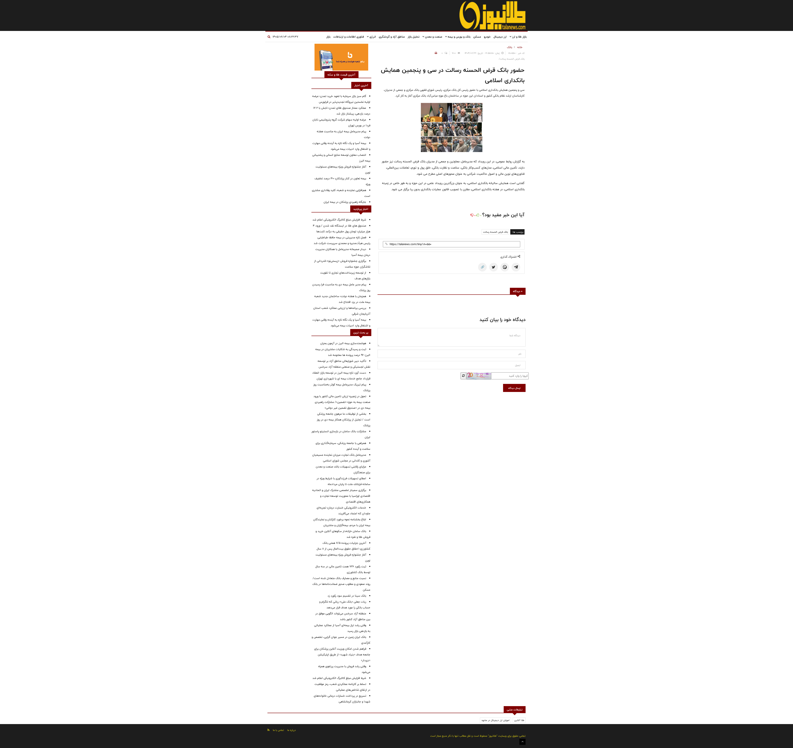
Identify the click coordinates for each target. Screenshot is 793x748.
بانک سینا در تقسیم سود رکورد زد (347, 595)
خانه (519, 47)
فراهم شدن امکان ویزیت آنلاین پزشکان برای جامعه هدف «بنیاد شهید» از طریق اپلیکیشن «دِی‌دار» (342, 654)
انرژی (372, 36)
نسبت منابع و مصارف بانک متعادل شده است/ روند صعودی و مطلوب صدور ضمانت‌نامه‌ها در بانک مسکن (341, 584)
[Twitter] (493, 267)
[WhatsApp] (504, 267)
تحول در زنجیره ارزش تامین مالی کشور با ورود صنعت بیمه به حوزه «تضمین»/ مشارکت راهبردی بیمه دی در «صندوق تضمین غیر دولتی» (341, 402)
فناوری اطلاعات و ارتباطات (348, 36)
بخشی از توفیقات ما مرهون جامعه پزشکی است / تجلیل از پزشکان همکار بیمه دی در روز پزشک (343, 419)
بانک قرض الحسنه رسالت (495, 232)
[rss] (268, 730)
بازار (328, 36)
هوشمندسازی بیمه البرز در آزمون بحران (343, 343)
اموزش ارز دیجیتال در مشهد (495, 720)
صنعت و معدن (433, 36)
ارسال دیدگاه (514, 388)
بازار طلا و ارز (519, 36)
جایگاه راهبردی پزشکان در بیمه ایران (345, 201)
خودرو (487, 36)
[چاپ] (435, 53)
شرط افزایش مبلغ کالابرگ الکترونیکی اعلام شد (339, 219)
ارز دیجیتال (500, 36)
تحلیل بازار (413, 36)
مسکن (477, 36)
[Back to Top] (522, 742)
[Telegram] (516, 267)
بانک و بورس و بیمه (458, 36)
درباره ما (291, 730)
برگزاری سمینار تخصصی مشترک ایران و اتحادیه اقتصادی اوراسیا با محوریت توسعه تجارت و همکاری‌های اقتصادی (341, 496)
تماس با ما (278, 730)
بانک (509, 47)
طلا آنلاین (519, 720)
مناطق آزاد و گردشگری (392, 36)
